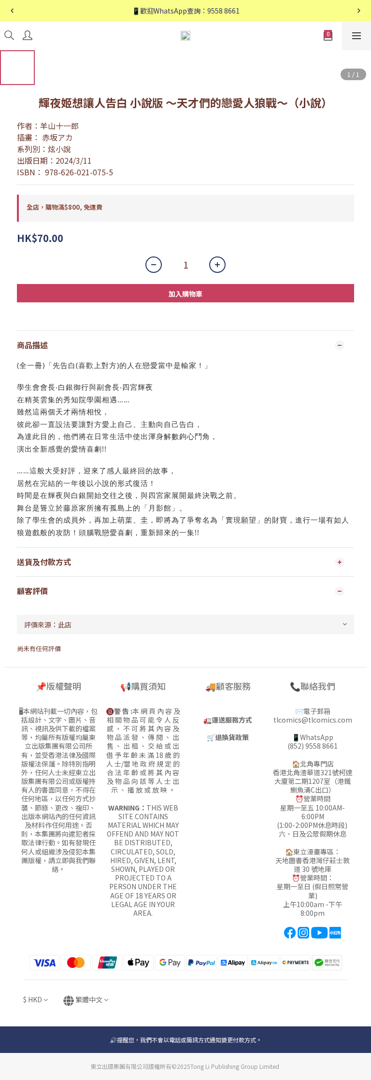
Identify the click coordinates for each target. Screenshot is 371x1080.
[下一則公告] (359, 10)
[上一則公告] (12, 10)
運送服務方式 (232, 720)
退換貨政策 (232, 737)
